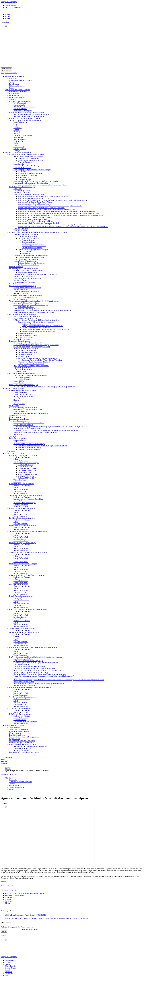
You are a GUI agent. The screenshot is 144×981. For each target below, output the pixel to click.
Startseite (8, 767)
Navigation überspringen (9, 2)
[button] (18, 76)
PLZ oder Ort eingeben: (9, 927)
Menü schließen (6, 71)
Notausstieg (5, 22)
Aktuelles (8, 769)
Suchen (4, 931)
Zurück (3, 882)
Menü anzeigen (6, 68)
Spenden (4, 761)
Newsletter (4, 763)
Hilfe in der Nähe (6, 758)
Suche (3, 759)
